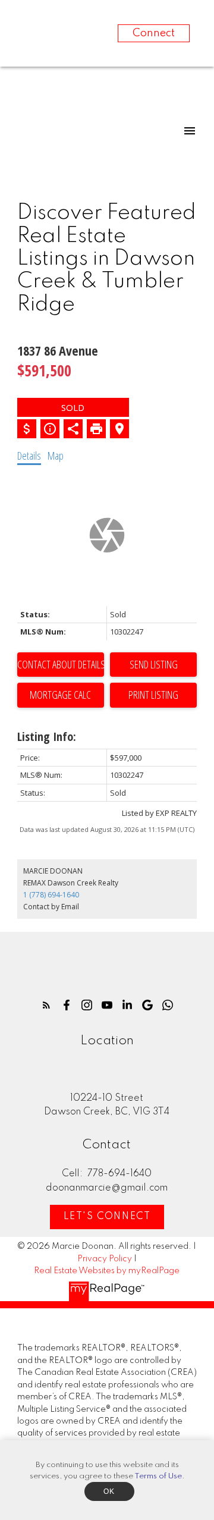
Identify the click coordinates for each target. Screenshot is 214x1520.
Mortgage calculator (60, 695)
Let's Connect (107, 1216)
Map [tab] (56, 455)
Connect (154, 33)
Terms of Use (158, 1476)
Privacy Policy (104, 1259)
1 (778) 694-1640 (51, 895)
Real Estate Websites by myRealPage (107, 1271)
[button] (46, 1005)
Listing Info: (46, 736)
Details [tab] (29, 455)
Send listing (154, 664)
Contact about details (60, 664)
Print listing (153, 694)
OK (109, 1491)
